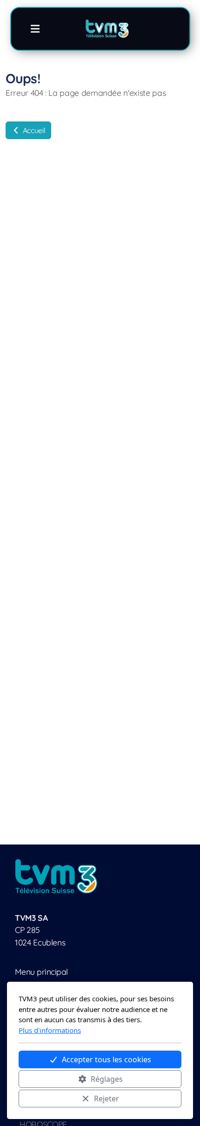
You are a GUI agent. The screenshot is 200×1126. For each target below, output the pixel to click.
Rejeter (106, 1098)
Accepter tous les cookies (106, 1059)
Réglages (107, 1079)
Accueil (33, 130)
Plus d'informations (50, 1030)
